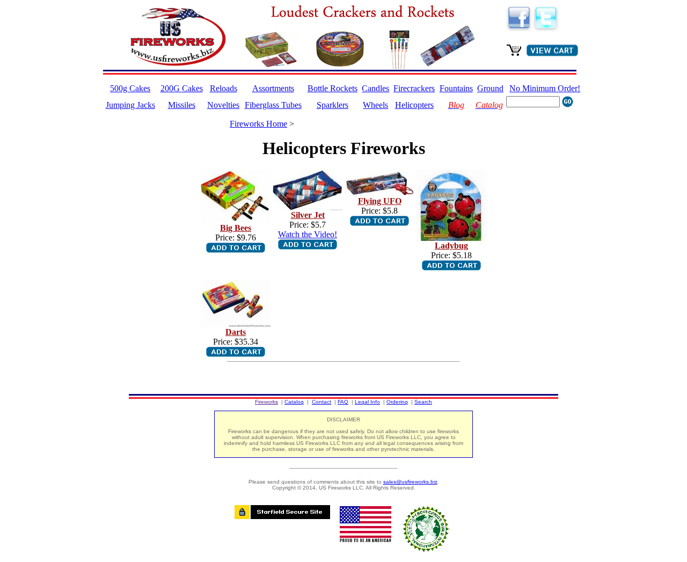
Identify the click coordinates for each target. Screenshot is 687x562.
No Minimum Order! (544, 88)
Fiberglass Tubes (273, 105)
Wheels (375, 105)
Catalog (294, 402)
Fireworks (266, 402)
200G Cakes (181, 88)
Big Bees (235, 227)
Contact (321, 402)
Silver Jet (308, 215)
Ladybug (451, 245)
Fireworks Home (258, 123)
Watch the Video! (307, 234)
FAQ (343, 402)
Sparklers (332, 105)
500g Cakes (130, 88)
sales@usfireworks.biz (410, 482)
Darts (235, 332)
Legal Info (367, 402)
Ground (490, 88)
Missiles (181, 105)
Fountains (456, 88)
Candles (375, 88)
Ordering (397, 402)
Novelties (223, 105)
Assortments (273, 88)
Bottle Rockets (332, 88)
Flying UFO (379, 201)
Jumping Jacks (130, 105)
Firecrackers (414, 88)
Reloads (223, 88)
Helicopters (414, 105)
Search (423, 402)
